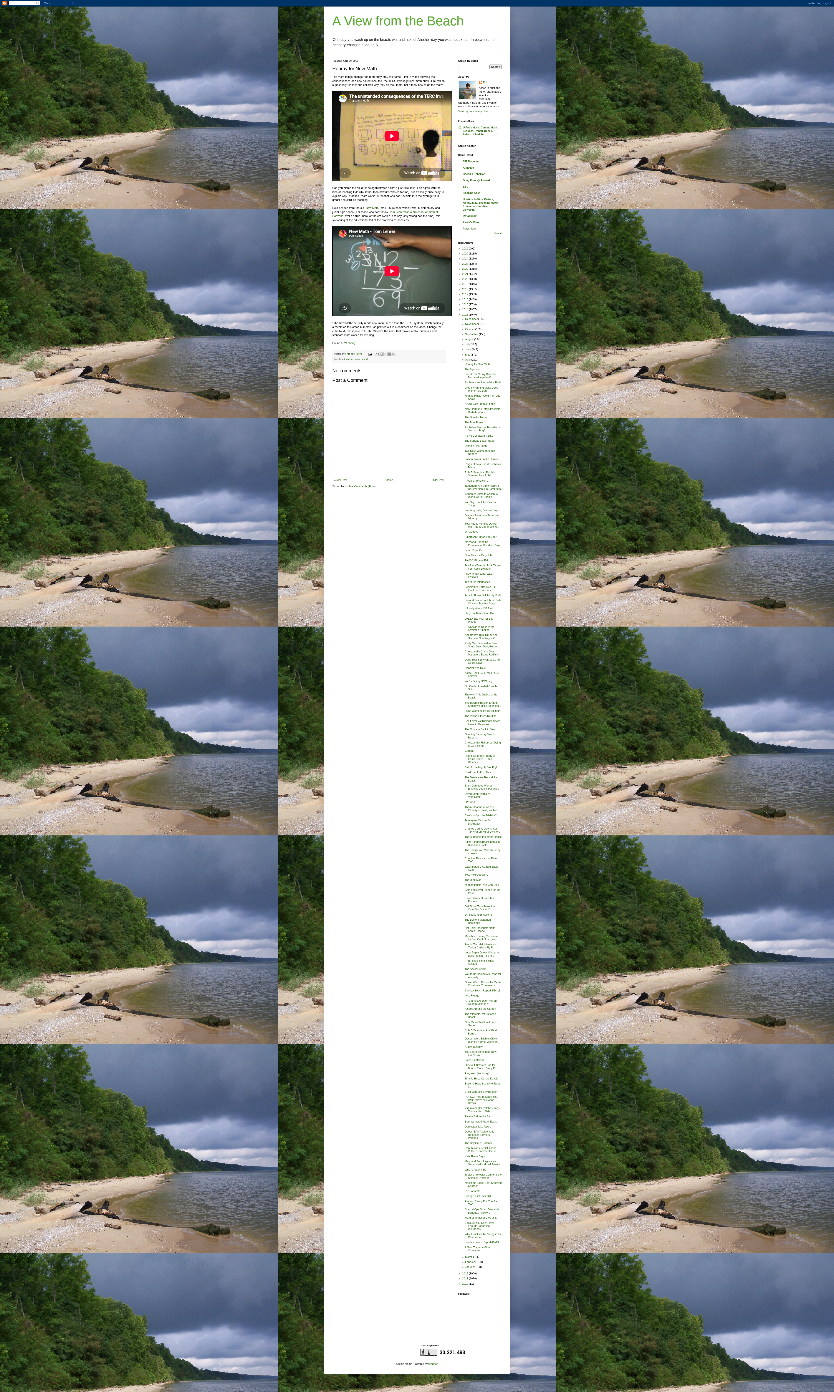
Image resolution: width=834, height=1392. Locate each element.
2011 (465, 1278)
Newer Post (340, 480)
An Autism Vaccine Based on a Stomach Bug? (483, 429)
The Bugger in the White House (483, 836)
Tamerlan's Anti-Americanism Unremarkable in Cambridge (483, 487)
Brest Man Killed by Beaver (481, 1091)
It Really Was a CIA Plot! (479, 608)
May (468, 354)
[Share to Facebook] (389, 354)
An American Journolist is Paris (483, 382)
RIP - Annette (472, 1191)
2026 (465, 248)
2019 (465, 284)
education (347, 359)
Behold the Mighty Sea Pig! (481, 767)
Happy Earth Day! (475, 668)
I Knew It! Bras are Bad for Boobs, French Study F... (480, 1067)
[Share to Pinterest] (394, 354)
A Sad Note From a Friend (480, 404)
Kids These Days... (476, 1156)
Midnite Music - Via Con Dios (482, 884)
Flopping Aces (471, 193)
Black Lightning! (474, 1060)
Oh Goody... (471, 531)
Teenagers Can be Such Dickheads (479, 822)
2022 (465, 268)
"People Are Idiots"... (476, 480)
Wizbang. (350, 343)
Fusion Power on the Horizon (482, 459)
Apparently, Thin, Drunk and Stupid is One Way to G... (481, 637)
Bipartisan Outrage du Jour (480, 537)
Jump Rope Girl (474, 550)
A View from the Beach (398, 21)
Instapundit (470, 216)
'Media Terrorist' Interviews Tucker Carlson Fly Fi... (480, 946)
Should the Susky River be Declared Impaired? (480, 376)
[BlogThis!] (381, 354)
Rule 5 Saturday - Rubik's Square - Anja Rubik (480, 474)
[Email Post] (370, 354)
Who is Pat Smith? (475, 1169)
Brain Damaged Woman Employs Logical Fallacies (482, 787)
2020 (465, 279)
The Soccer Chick (475, 969)
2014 (465, 309)
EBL (465, 186)
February (471, 1262)
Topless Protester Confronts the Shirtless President (483, 1176)
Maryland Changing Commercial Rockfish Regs (482, 544)
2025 (465, 253)
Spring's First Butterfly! (478, 1196)
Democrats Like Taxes (478, 1126)
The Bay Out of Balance (479, 1143)
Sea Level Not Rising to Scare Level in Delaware (482, 723)
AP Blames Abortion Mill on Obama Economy (481, 1002)
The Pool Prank (474, 422)
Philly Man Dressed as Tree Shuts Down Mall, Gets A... (482, 645)
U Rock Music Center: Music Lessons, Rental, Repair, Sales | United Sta (480, 131)
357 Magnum (471, 161)
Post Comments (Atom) (362, 486)
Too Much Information (477, 582)
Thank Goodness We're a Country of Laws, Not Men (481, 809)
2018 (465, 289)
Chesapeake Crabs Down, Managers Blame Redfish (481, 653)
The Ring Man (473, 879)
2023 (465, 263)
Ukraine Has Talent (476, 445)
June (468, 349)
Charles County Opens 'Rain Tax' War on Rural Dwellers (482, 830)
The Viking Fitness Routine (480, 716)
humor (357, 359)
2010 (465, 1283)
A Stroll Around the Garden (480, 1008)
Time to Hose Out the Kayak (481, 1078)
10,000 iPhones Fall (476, 560)
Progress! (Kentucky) (477, 1073)
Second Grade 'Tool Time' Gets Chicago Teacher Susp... (483, 602)
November (471, 324)
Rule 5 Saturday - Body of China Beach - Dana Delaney (480, 759)
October (470, 329)
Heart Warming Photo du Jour (482, 710)
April (468, 359)
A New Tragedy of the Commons (477, 1249)
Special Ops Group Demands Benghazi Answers (482, 1211)
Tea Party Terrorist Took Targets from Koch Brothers (483, 567)
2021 (465, 274)
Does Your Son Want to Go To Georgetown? (482, 661)
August (469, 339)
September (472, 334)
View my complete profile (473, 111)
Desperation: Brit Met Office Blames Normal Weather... (482, 1040)
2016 (465, 299)
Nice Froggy (472, 995)
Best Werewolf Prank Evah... (481, 1121)
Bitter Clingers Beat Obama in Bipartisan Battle (482, 843)
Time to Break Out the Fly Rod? (483, 595)
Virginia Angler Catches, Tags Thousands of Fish (482, 1110)
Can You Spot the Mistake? (481, 815)
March (469, 1257)
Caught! (469, 750)
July (468, 344)
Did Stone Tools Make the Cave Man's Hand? (480, 908)
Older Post (438, 480)
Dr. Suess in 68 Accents (478, 914)
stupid (365, 359)
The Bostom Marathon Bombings (478, 921)
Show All (498, 233)
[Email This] (377, 354)
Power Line (470, 228)
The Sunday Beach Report (480, 440)
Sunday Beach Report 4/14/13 (482, 990)
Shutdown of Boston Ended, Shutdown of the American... (483, 704)
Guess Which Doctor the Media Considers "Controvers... (483, 984)
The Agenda (472, 369)
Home (389, 480)
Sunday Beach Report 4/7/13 (482, 1242)
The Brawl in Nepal (476, 417)
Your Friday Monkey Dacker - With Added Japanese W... (482, 525)
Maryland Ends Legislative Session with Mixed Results (482, 1163)
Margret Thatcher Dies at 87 (481, 1217)
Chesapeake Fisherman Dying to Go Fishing (483, 744)
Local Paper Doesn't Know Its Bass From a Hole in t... (482, 954)
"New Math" (372, 208)
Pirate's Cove (471, 222)
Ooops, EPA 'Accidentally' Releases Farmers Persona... (480, 1134)
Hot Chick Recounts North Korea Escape (480, 929)
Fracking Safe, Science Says (481, 510)
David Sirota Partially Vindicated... (477, 795)
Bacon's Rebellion (474, 174)
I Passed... (471, 802)
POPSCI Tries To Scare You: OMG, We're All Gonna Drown (481, 1100)
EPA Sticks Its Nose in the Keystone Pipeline (480, 628)
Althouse (468, 167)
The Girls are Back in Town (480, 729)
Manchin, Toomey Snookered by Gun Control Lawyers (482, 938)
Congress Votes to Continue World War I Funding (481, 495)
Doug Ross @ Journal (476, 180)
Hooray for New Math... (478, 364)
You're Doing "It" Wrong (478, 681)
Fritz (486, 82)
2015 (465, 304)
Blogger (432, 1363)
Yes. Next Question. (476, 874)
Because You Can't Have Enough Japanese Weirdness (479, 1226)
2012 (465, 1273)
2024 (465, 258)
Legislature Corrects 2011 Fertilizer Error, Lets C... (480, 588)
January (470, 1267)
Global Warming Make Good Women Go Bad (481, 389)
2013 (465, 314)
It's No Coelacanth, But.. (479, 435)
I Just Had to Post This (478, 772)
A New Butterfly (474, 1046)
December (471, 319)
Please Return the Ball (478, 1116)
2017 (465, 294)
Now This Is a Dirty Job (478, 555)
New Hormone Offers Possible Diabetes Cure (482, 410)
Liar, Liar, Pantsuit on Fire (480, 613)
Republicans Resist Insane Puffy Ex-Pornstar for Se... (481, 1150)
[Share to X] (385, 354)
